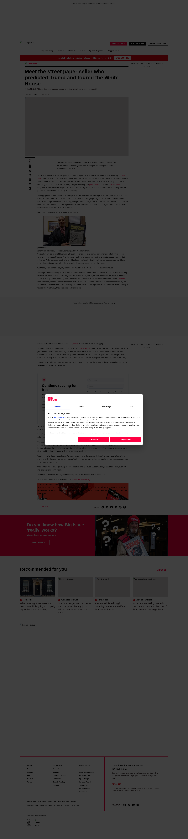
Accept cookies (125, 439)
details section (122, 433)
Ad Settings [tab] (106, 406)
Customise (94, 439)
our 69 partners (60, 417)
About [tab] (130, 406)
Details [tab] (81, 406)
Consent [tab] (57, 406)
